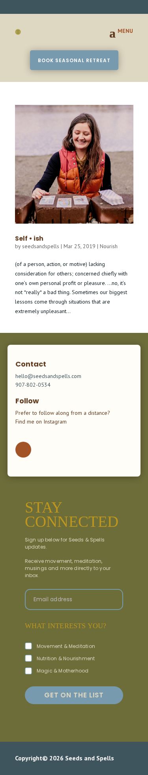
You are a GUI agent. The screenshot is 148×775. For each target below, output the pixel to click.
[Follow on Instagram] (23, 450)
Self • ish (29, 238)
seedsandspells (40, 246)
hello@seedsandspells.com (48, 376)
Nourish (109, 246)
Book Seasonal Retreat (74, 60)
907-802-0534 (33, 384)
